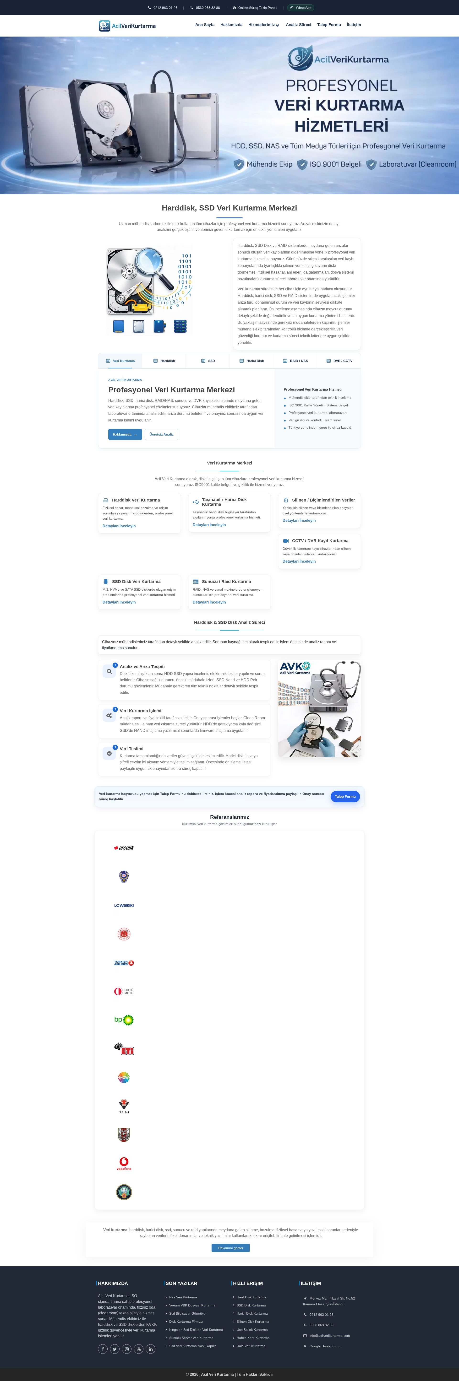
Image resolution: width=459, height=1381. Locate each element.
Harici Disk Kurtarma (252, 1313)
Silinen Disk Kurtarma (253, 1321)
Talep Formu (329, 24)
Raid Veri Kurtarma (251, 1346)
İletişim (354, 24)
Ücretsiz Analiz (162, 434)
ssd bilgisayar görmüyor (188, 1313)
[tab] (120, 360)
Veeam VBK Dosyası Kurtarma (192, 1305)
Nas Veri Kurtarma (183, 1297)
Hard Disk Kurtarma (252, 1297)
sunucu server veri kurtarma (191, 1338)
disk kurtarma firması (186, 1321)
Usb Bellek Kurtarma (252, 1330)
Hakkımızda (231, 24)
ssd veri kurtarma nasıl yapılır (192, 1346)
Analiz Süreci (298, 24)
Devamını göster (230, 1248)
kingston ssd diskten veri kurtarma (196, 1330)
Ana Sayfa (204, 24)
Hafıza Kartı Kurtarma (253, 1338)
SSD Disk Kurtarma (251, 1305)
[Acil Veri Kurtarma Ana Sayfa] (128, 26)
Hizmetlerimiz (261, 24)
